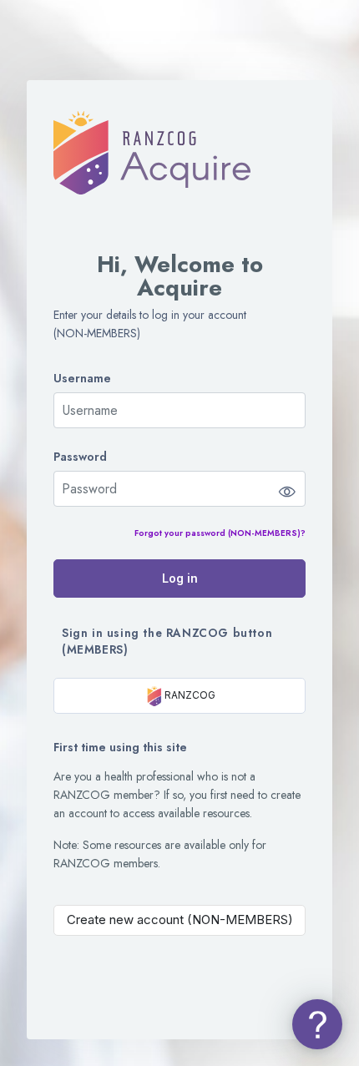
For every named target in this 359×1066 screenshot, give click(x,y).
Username (82, 378)
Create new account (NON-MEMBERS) (180, 919)
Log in (180, 578)
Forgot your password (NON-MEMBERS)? (220, 533)
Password (80, 457)
